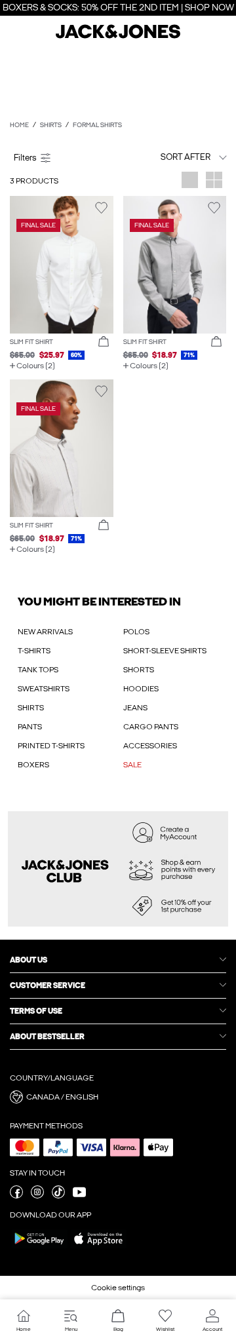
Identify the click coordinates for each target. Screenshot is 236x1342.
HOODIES (141, 688)
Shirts (51, 125)
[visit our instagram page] (37, 1195)
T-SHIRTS (34, 650)
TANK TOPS (38, 669)
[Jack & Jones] (118, 36)
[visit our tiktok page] (58, 1195)
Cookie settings (118, 1287)
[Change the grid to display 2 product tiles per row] (214, 181)
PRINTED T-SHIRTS (51, 745)
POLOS (136, 631)
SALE (132, 764)
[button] (61, 265)
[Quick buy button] (103, 342)
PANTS (30, 726)
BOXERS (33, 764)
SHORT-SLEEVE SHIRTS (164, 650)
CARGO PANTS (150, 726)
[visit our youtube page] (79, 1195)
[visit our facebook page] (16, 1195)
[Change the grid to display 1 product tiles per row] (190, 181)
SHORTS (138, 669)
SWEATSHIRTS (43, 688)
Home (19, 125)
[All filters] (61, 157)
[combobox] (175, 157)
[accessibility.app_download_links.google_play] (39, 1247)
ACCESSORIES (150, 745)
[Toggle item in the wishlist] (101, 208)
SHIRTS (31, 707)
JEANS (135, 707)
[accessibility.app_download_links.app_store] (98, 1247)
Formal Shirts (97, 125)
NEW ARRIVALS (45, 631)
